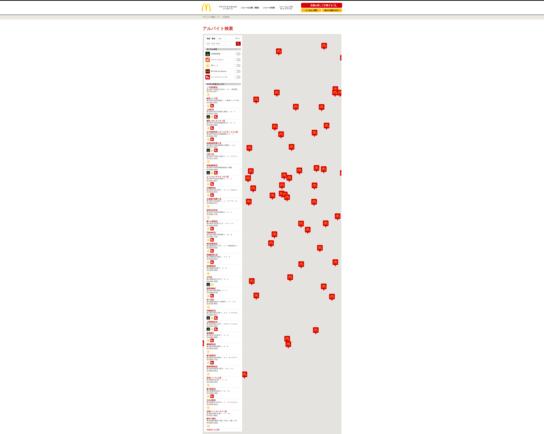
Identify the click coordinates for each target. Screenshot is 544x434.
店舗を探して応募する (321, 5)
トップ (211, 17)
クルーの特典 (269, 8)
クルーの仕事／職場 (250, 8)
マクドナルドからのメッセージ (228, 8)
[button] (252, 281)
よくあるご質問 (311, 10)
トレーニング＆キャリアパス (286, 8)
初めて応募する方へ (332, 10)
